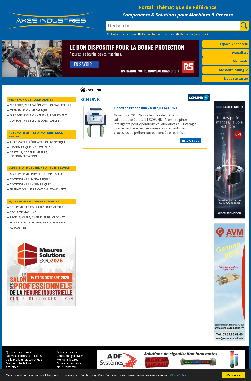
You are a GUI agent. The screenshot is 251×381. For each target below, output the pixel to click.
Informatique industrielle (30, 147)
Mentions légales (67, 359)
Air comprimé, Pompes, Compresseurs (37, 174)
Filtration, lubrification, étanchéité (38, 189)
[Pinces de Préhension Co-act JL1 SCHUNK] (95, 138)
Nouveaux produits (18, 356)
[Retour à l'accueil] (82, 90)
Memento (240, 61)
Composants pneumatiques (30, 184)
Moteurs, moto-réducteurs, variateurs (40, 105)
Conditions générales (70, 356)
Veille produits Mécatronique (24, 359)
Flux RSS (38, 356)
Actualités (240, 52)
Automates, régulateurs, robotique (38, 142)
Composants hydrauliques (30, 179)
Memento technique (19, 363)
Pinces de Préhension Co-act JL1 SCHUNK (145, 108)
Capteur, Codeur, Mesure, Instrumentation (29, 154)
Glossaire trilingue (233, 70)
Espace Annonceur (234, 44)
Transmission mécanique (29, 110)
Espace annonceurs (69, 363)
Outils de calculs (67, 352)
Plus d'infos (178, 375)
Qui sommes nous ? (18, 352)
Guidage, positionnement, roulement (38, 115)
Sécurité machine (23, 212)
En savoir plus (190, 140)
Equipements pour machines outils (36, 207)
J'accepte (233, 374)
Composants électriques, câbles (34, 120)
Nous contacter (236, 78)
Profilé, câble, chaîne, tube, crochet (37, 217)
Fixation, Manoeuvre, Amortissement (38, 222)
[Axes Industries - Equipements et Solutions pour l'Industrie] (51, 29)
